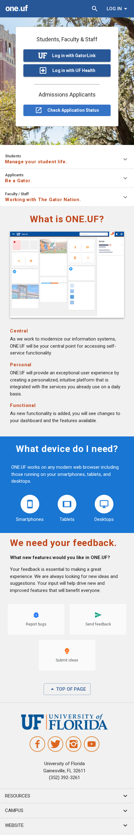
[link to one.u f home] (17, 9)
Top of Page (71, 689)
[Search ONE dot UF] (94, 8)
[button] (67, 796)
